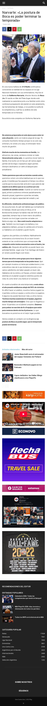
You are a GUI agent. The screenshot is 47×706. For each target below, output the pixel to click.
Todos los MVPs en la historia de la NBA (29, 617)
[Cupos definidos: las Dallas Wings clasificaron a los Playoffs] (7, 378)
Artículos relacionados (11, 349)
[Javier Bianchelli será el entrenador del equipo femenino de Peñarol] (7, 357)
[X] (9, 29)
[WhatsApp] (19, 29)
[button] (3, 3)
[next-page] (7, 386)
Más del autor (27, 349)
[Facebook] (4, 29)
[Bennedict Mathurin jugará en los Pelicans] (7, 367)
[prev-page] (3, 386)
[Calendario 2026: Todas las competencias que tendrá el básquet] (7, 599)
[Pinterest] (14, 29)
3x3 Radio (10, 8)
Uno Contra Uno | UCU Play (23, 699)
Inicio (3, 8)
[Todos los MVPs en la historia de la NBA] (7, 619)
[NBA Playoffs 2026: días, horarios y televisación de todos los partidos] (7, 609)
